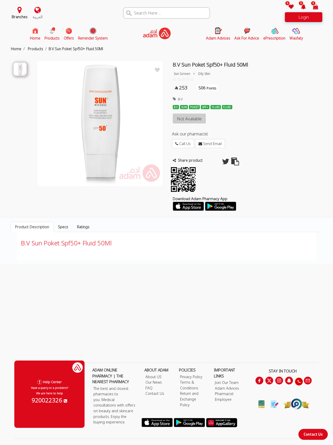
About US (153, 376)
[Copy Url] (235, 162)
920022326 (48, 400)
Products (35, 48)
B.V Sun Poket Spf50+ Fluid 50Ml (76, 48)
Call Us (184, 143)
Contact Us (313, 434)
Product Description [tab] (32, 226)
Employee (223, 399)
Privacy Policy (191, 376)
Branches (20, 16)
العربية (38, 16)
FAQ (148, 387)
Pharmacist (224, 393)
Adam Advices (227, 388)
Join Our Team (227, 382)
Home (16, 48)
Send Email (212, 143)
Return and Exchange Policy (189, 399)
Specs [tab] (63, 226)
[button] (300, 7)
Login (303, 17)
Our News (153, 382)
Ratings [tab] (83, 226)
